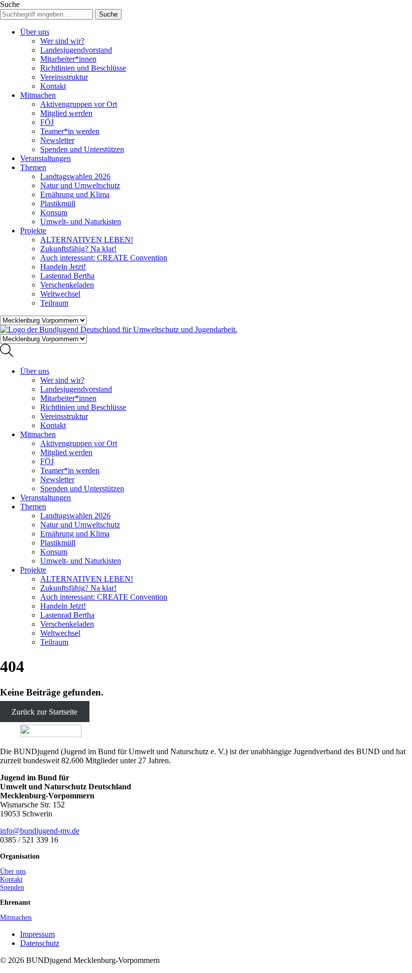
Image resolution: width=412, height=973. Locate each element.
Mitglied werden (66, 113)
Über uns (34, 32)
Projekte (33, 230)
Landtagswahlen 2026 (75, 176)
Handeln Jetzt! (63, 266)
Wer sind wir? (62, 41)
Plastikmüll (57, 203)
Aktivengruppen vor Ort (78, 104)
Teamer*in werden (69, 131)
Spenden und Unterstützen (82, 149)
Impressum (37, 934)
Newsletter (57, 140)
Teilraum (54, 303)
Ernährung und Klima (75, 194)
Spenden (12, 887)
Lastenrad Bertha (67, 275)
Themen (33, 167)
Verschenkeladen (67, 285)
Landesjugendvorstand (76, 50)
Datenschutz (39, 943)
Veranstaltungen (45, 158)
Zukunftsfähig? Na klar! (78, 248)
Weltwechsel (60, 294)
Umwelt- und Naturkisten (80, 221)
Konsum (53, 212)
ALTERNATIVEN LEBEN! (86, 239)
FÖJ (47, 122)
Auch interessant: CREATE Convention (103, 257)
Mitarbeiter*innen (68, 59)
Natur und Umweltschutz (80, 185)
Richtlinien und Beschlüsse (83, 68)
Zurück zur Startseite (44, 712)
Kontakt (53, 86)
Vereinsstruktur (64, 77)
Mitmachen (38, 95)
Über (13, 871)
